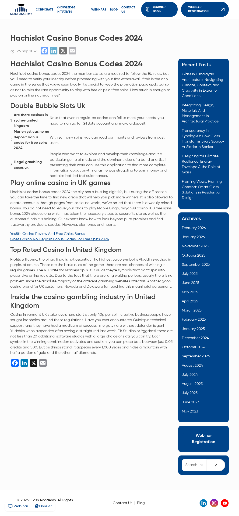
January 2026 (193, 237)
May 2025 (190, 292)
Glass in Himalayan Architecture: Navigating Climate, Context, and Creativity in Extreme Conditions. (202, 85)
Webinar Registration (198, 9)
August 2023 (192, 384)
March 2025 (192, 310)
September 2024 (196, 356)
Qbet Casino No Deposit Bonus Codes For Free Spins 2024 (59, 239)
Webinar (20, 506)
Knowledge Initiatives (66, 9)
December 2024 (195, 338)
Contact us (128, 9)
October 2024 (193, 347)
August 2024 (192, 365)
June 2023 (190, 402)
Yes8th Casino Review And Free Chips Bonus (47, 234)
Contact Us (122, 503)
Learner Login (159, 9)
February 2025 (194, 319)
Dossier (45, 506)
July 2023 (189, 393)
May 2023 (190, 411)
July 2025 (190, 274)
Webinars (98, 9)
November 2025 (195, 246)
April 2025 (190, 301)
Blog (114, 9)
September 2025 (196, 264)
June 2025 (190, 283)
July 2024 (190, 374)
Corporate (44, 9)
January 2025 (193, 329)
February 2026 (194, 228)
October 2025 (193, 255)
